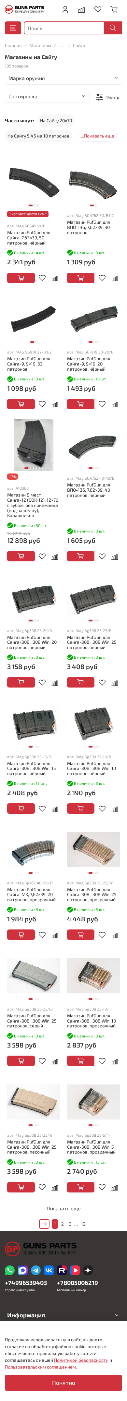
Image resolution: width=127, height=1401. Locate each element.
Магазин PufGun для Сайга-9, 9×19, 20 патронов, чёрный (88, 364)
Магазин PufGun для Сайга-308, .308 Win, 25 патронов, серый (32, 1021)
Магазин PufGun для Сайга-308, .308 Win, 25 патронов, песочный (32, 1147)
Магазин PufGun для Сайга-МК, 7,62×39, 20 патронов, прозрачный (31, 895)
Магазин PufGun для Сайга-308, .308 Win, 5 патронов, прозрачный (91, 1147)
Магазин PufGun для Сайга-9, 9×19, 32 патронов (28, 364)
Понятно (63, 1382)
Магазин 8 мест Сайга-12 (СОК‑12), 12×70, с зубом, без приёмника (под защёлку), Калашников (33, 505)
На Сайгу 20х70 (56, 120)
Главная (13, 45)
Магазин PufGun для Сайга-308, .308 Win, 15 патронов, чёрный (31, 768)
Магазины (40, 45)
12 (83, 1224)
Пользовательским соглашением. (41, 1367)
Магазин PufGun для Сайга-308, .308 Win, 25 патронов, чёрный (92, 642)
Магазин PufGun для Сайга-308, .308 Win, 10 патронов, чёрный (91, 768)
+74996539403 (26, 1282)
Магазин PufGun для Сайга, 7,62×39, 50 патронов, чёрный (28, 237)
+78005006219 (77, 1282)
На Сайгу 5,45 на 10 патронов (38, 135)
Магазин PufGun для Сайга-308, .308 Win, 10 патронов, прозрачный (91, 1021)
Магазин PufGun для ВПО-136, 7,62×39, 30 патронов (88, 227)
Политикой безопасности (81, 1360)
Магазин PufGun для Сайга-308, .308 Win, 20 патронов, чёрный (32, 642)
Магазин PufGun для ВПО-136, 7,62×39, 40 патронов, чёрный (88, 490)
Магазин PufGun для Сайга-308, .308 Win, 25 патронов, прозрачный (92, 895)
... (62, 45)
